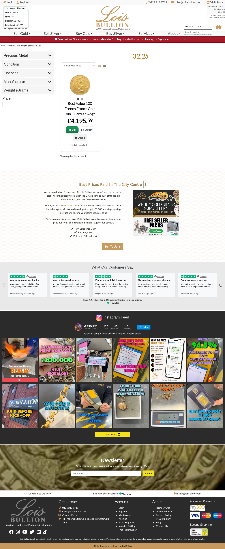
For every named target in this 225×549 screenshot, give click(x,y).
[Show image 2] (82, 99)
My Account (124, 515)
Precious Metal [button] (16, 55)
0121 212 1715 (70, 507)
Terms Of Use (163, 507)
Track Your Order (127, 529)
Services (145, 33)
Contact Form (69, 515)
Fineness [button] (11, 73)
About (173, 33)
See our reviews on (30, 493)
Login (10, 2)
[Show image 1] (78, 99)
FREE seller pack (69, 205)
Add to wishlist (81, 145)
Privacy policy (163, 518)
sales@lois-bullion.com (74, 511)
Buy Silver (114, 33)
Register (24, 2)
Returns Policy (163, 515)
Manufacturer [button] (14, 82)
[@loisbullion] (78, 327)
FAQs (159, 522)
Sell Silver (52, 33)
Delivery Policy (164, 511)
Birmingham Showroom (113, 493)
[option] (37, 493)
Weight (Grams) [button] (17, 90)
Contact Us (162, 526)
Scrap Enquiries (126, 522)
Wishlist (122, 518)
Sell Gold (21, 33)
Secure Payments (189, 493)
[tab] (6, 8)
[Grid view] (99, 65)
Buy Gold (83, 33)
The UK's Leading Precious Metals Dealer (112, 29)
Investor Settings (127, 526)
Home (3, 45)
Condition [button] (11, 64)
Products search (192, 26)
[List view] (104, 65)
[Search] (185, 37)
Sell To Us (111, 246)
